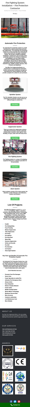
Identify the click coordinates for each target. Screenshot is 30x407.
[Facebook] (11, 401)
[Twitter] (15, 401)
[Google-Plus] (18, 401)
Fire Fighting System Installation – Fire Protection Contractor (15, 5)
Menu (15, 13)
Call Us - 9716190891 (15, 28)
